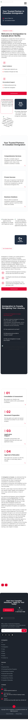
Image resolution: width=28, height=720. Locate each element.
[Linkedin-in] (9, 635)
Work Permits (11, 501)
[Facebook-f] (2, 635)
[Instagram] (6, 635)
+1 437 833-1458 (20, 611)
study (11, 266)
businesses (16, 262)
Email (5, 689)
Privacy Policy (19, 713)
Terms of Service (9, 713)
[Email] (2, 689)
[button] (14, 315)
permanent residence (6, 42)
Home (6, 18)
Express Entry (14, 498)
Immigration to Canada (8, 477)
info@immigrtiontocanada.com (10, 690)
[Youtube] (12, 635)
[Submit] (24, 630)
